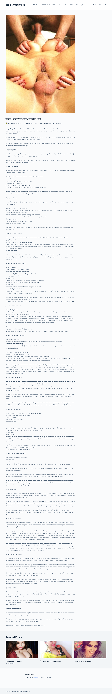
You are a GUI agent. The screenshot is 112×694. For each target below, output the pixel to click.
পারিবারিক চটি (34, 4)
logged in (36, 677)
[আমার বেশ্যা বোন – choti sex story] (90, 649)
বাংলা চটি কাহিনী (93, 4)
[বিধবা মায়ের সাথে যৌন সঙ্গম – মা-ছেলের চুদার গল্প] (56, 649)
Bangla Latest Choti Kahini (14, 661)
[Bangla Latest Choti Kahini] (22, 649)
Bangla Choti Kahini (57, 4)
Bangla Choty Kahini (31, 123)
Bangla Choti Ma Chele (71, 4)
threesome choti (56, 123)
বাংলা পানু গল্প (87, 4)
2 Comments (10, 663)
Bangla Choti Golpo (15, 5)
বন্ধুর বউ (81, 4)
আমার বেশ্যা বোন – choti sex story (83, 661)
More (99, 4)
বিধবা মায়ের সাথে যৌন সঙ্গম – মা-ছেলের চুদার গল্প (50, 661)
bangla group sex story (44, 123)
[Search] (105, 5)
